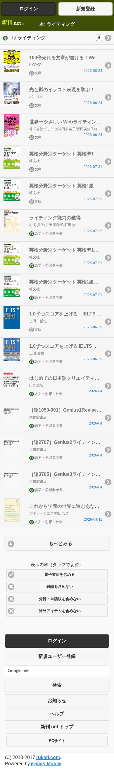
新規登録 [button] (85, 8)
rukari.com (48, 757)
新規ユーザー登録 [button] (57, 656)
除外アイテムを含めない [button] (60, 611)
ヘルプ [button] (57, 713)
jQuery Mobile (46, 763)
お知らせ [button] (57, 700)
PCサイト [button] (57, 741)
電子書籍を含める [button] (59, 575)
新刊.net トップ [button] (57, 726)
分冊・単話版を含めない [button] (60, 599)
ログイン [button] (28, 8)
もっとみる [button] (60, 543)
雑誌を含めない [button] (59, 587)
